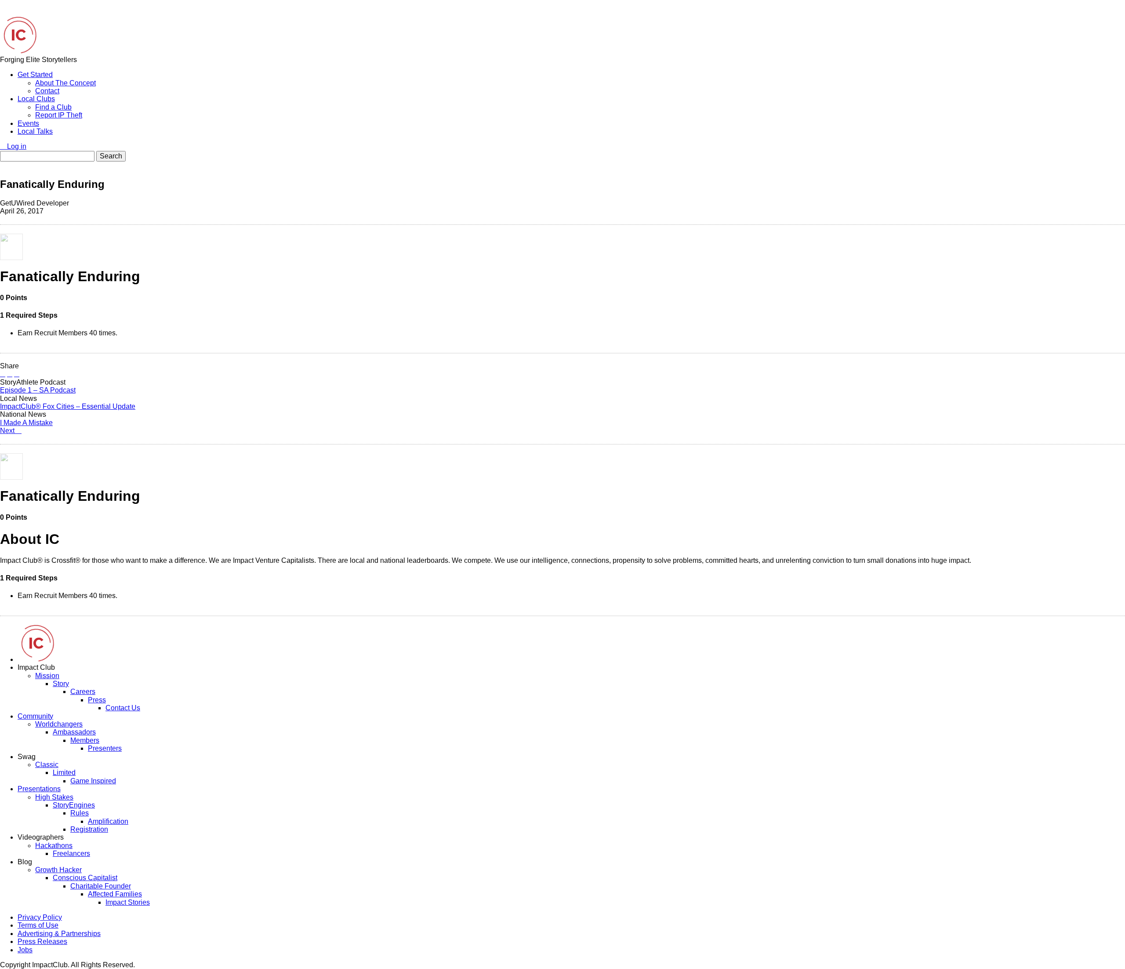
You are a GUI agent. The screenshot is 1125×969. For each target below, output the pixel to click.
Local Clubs (36, 99)
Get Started (35, 74)
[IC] (18, 51)
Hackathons (54, 845)
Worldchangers (59, 724)
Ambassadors (74, 732)
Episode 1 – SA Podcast (38, 390)
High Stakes (54, 797)
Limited (64, 772)
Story (61, 683)
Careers (82, 691)
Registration (89, 829)
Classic (46, 764)
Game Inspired (93, 781)
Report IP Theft (58, 115)
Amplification (108, 821)
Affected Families (115, 894)
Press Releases (42, 941)
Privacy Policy (40, 917)
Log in (15, 146)
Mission (47, 675)
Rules (79, 813)
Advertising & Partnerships (59, 933)
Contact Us (122, 708)
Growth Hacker (58, 870)
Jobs (25, 950)
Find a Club (53, 107)
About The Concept (65, 83)
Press (97, 700)
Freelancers (71, 853)
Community (35, 716)
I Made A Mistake (26, 422)
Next (8, 430)
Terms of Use (38, 925)
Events (28, 123)
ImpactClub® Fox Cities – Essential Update (67, 406)
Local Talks (35, 131)
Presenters (105, 748)
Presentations (39, 789)
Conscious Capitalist (85, 877)
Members (84, 740)
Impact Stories (127, 902)
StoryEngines (74, 805)
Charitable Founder (100, 886)
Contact (47, 91)
